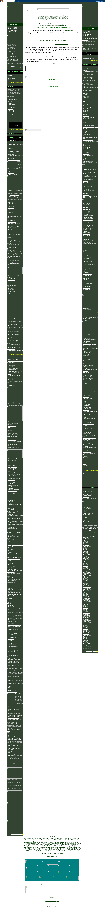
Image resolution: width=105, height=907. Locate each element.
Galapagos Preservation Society (15, 403)
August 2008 (86, 605)
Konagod (85, 250)
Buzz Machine (86, 108)
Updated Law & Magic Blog (89, 264)
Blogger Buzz (86, 111)
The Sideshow (86, 397)
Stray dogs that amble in (88, 378)
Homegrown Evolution (88, 215)
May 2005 (85, 640)
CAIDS (9, 234)
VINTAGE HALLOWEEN (13, 666)
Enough (9, 341)
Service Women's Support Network (15, 521)
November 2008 (87, 601)
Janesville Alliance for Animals (89, 243)
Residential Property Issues (14, 592)
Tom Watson (86, 402)
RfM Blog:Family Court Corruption (90, 348)
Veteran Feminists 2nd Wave (89, 438)
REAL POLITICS (11, 588)
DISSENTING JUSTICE (88, 161)
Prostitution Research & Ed (14, 561)
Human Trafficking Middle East (15, 458)
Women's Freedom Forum (13, 716)
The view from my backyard (89, 418)
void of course (11, 664)
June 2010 (85, 579)
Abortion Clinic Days (87, 68)
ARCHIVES (85, 37)
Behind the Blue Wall (87, 102)
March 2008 (86, 611)
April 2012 (85, 552)
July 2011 (85, 563)
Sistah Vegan (86, 372)
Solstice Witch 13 (87, 376)
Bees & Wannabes (12, 222)
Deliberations (86, 154)
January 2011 (86, 571)
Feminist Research (12, 369)
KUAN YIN (10, 494)
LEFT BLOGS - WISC (87, 261)
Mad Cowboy (11, 508)
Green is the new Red (88, 206)
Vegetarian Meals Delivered (14, 659)
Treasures (10, 640)
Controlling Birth (86, 147)
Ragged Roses (86, 341)
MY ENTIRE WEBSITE (13, 27)
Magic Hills (85, 271)
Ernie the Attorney (87, 178)
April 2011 (85, 567)
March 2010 (86, 583)
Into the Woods (86, 232)
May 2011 (85, 566)
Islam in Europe (86, 235)
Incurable (85, 231)
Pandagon (85, 315)
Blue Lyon (85, 114)
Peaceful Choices (12, 577)
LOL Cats (85, 510)
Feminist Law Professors (88, 190)
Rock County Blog (87, 352)
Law (9, 498)
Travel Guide (11, 636)
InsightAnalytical (86, 223)
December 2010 (87, 572)
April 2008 (85, 610)
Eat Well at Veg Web (12, 324)
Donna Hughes (11, 291)
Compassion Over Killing (13, 263)
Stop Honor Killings (12, 619)
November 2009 (87, 588)
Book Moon (10, 79)
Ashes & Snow (11, 208)
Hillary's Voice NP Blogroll (14, 447)
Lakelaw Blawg (86, 255)
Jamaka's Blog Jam (87, 240)
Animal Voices (86, 93)
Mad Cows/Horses (87, 269)
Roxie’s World (86, 355)
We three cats (86, 521)
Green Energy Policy (12, 433)
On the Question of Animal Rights (15, 545)
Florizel (9, 374)
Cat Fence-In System (68, 30)
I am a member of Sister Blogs (90, 391)
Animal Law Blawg (87, 87)
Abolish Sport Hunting (13, 149)
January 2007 (86, 619)
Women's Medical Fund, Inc (14, 723)
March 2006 (86, 630)
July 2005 (85, 637)
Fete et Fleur (86, 195)
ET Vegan (10, 337)
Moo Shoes (10, 525)
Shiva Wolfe (85, 371)
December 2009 (87, 587)
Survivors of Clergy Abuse (13, 627)
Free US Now (86, 193)
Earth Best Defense (12, 318)
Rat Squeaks (86, 342)
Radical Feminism (87, 338)
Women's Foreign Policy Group (15, 715)
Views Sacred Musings (88, 439)
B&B (84, 101)
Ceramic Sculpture (12, 247)
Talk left (84, 408)
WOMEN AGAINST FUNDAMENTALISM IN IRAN (12, 692)
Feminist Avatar (86, 192)
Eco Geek (85, 170)
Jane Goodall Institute (13, 485)
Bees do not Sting (12, 220)
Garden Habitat (11, 402)
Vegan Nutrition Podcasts (13, 665)
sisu (84, 373)
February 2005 (86, 643)
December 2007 (87, 615)
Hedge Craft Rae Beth (13, 444)
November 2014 (87, 537)
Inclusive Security (12, 468)
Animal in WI (10, 190)
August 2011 (86, 562)
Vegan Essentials (12, 658)
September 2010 (87, 576)
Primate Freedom (12, 566)
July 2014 (85, 542)
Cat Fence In (86, 497)
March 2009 (86, 597)
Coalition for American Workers (15, 259)
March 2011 (86, 568)
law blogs (52, 897)
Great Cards (10, 427)
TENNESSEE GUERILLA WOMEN (90, 411)
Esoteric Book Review (88, 179)
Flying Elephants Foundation (14, 375)
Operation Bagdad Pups (13, 553)
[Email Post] (53, 63)
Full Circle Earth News (88, 197)
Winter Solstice (11, 101)
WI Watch (10, 755)
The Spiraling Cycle (12, 56)
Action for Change (12, 155)
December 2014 (93, 536)
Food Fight (10, 378)
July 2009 (85, 592)
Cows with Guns (11, 280)
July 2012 (85, 548)
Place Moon (10, 579)
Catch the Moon (11, 238)
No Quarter (85, 285)
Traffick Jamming (87, 404)
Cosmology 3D (11, 278)
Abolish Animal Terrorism (13, 151)
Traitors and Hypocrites (88, 58)
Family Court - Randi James (89, 186)
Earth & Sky (10, 338)
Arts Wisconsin (11, 206)
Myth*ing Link (15, 140)
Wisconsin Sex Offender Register (15, 629)
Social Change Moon (12, 78)
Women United (11, 736)
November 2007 (87, 616)
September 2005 (87, 635)
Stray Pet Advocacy (12, 621)
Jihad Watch (10, 486)
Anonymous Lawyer (87, 90)
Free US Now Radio (12, 384)
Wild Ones (10, 687)
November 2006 (87, 620)
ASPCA (9, 210)
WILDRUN (85, 450)
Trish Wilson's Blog (87, 407)
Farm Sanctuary (86, 187)
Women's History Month (13, 719)
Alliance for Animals (87, 80)
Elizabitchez (85, 175)
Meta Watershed (86, 278)
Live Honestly (86, 258)
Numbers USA (11, 539)
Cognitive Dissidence (88, 145)
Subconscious (11, 62)
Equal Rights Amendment (13, 334)
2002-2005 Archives (87, 646)
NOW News (10, 535)
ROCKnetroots (86, 354)
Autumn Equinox (11, 110)
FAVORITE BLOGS (87, 34)
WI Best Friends (11, 680)
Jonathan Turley (86, 239)
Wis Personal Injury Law (88, 454)
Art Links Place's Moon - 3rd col (15, 203)
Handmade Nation (12, 440)
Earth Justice (11, 320)
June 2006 (85, 626)
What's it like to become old (89, 453)
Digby (84, 158)
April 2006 (85, 629)
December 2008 (87, 600)
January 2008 (86, 614)
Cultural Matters (86, 148)
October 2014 (86, 538)
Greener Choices (12, 431)
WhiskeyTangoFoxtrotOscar (89, 444)
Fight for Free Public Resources (15, 371)
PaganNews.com (12, 569)
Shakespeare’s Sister (88, 368)
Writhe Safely (86, 446)
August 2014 (86, 541)
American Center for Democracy (15, 197)
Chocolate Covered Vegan (89, 125)
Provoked (85, 320)
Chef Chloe (85, 122)
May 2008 (85, 609)
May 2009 (85, 594)
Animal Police (11, 173)
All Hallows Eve (11, 111)
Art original (10, 212)
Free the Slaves (11, 381)
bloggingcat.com (86, 492)
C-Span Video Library (13, 233)
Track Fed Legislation (13, 633)
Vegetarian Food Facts (13, 661)
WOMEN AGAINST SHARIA (14, 707)
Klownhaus (85, 251)
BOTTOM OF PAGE (12, 31)
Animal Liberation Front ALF (14, 160)
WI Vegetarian (11, 752)
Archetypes (10, 202)
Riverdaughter (86, 349)
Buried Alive (85, 110)
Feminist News (11, 365)
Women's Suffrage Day (13, 733)
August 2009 (86, 590)
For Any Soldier (11, 376)
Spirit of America (11, 612)
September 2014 (87, 540)
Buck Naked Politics (87, 107)
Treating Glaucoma (12, 637)
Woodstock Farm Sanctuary (14, 738)
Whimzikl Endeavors (87, 457)
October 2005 (86, 634)
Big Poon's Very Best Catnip (14, 226)
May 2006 (85, 627)
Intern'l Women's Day (12, 713)
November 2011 (86, 558)
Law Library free (11, 500)
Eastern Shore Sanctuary (13, 340)
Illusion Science (11, 465)
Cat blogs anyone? (87, 495)
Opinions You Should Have (14, 550)
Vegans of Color (86, 433)
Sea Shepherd (11, 605)
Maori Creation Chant (13, 99)
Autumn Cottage (86, 96)
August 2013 (86, 545)
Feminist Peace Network (13, 368)
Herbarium (10, 445)
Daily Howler (86, 152)
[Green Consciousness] (90, 25)
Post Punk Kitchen (87, 318)
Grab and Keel (86, 204)
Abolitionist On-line (12, 152)
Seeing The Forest (87, 363)
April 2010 (85, 582)
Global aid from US (12, 426)
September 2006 (87, 622)
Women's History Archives (13, 718)
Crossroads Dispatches (88, 140)
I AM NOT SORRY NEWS (13, 464)
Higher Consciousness (13, 59)
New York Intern (86, 288)
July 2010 (85, 578)
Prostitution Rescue (12, 563)
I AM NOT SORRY (87, 226)
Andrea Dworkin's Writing (88, 78)
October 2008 (86, 603)
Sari (84, 362)
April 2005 (85, 641)
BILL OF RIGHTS (12, 227)
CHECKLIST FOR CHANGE (61, 44)
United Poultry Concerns (88, 428)
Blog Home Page (87, 648)
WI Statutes (10, 751)
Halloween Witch (87, 212)
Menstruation (11, 514)
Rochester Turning (87, 351)
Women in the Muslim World (14, 709)
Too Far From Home (87, 412)
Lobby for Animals (12, 503)
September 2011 (87, 561)
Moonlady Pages (12, 527)
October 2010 (86, 574)
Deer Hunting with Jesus (88, 155)
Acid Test (85, 70)
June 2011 (85, 564)
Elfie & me (85, 173)
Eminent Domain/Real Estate (89, 176)
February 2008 (86, 613)
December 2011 (86, 557)
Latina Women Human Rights (14, 504)
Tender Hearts (86, 405)
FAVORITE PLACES (12, 30)
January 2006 (86, 632)
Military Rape (10, 522)
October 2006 (86, 621)
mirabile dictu (86, 276)
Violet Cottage (86, 440)
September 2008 (87, 604)
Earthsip (85, 167)
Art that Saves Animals (13, 205)
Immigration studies (12, 467)
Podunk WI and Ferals (88, 513)
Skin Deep (10, 606)
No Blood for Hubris (87, 283)
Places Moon (11, 76)
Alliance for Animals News (88, 84)
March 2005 (86, 642)
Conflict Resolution (12, 264)
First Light (10, 103)
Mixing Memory (86, 272)
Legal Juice (85, 265)
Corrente (85, 131)
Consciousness (11, 66)
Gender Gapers (86, 203)
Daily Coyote (11, 283)
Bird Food (10, 229)
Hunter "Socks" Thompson (89, 508)
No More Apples (86, 289)
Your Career (85, 465)
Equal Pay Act (11, 325)
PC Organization (11, 564)
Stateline (10, 618)
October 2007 (86, 618)
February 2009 (86, 598)
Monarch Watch (11, 524)
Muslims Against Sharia (13, 528)
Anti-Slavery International (13, 192)
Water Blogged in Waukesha (89, 447)
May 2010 (85, 580)
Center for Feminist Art (13, 240)
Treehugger (10, 634)
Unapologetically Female (88, 424)
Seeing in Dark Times (88, 365)
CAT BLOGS (86, 35)
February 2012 (86, 555)
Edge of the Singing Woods (89, 172)
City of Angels (86, 141)
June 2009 (85, 593)
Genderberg (10, 421)
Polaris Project (11, 580)
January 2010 (86, 585)
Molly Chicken (86, 279)
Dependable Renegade (88, 156)
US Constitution (11, 651)
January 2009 (86, 599)
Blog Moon (10, 75)
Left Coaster (85, 262)
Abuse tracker (11, 154)
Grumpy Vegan (86, 209)
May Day (10, 106)
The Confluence (86, 134)
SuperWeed (85, 381)
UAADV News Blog (87, 422)
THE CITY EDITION (12, 644)
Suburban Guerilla (87, 379)
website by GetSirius (52, 906)
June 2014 (85, 543)
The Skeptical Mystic (87, 375)
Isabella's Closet (11, 480)
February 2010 (86, 584)
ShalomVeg (85, 366)
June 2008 (85, 608)
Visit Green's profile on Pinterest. (14, 557)
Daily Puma (10, 288)
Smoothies (10, 611)
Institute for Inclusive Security (14, 472)
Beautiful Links (11, 219)
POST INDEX (86, 32)
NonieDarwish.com (87, 290)
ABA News (10, 148)
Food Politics (11, 379)
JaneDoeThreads (12, 483)
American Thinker (12, 196)
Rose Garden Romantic (88, 357)
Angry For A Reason (87, 86)
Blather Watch (86, 104)
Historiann (85, 214)
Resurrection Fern (87, 346)
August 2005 (86, 636)
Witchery (85, 456)
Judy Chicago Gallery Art (13, 489)
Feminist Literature (12, 363)
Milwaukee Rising (87, 275)
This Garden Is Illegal (87, 398)
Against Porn (86, 75)
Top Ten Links (11, 639)
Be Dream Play (86, 116)
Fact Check (10, 358)
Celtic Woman (86, 135)
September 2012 (87, 546)
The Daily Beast (86, 417)
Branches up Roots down (88, 113)
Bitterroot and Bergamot (88, 117)
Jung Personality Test (12, 491)
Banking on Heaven (12, 216)
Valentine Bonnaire (87, 432)
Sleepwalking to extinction (14, 626)
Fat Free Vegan (86, 189)
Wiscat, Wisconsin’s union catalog (15, 672)
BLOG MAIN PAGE (87, 31)
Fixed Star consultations (13, 372)
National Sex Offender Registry (15, 625)
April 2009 (85, 595)
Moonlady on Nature (87, 274)
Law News (10, 501)
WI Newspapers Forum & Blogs (15, 748)
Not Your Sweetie (87, 286)
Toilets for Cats (86, 517)
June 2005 (85, 639)
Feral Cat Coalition (87, 507)
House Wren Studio (87, 217)
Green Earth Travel (12, 428)
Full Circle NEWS (87, 196)
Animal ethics (86, 91)
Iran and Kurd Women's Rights (14, 478)
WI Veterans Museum (12, 754)
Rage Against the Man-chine (89, 339)
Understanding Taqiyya (13, 650)
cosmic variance (86, 132)
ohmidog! (10, 552)
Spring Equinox (11, 104)
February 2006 (86, 631)
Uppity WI (85, 425)
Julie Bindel (85, 245)
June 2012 (85, 550)
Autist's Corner (86, 94)
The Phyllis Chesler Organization (90, 317)
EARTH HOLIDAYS (12, 28)
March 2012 (86, 553)
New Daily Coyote (12, 286)
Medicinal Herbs (11, 512)
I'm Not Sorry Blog (87, 229)
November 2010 (87, 573)
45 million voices (11, 144)
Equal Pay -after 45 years (13, 335)
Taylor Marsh (86, 410)
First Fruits (10, 109)
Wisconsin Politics (87, 452)
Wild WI (9, 686)
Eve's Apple (85, 182)
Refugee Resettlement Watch (14, 589)
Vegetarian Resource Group (14, 662)
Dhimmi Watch (11, 289)
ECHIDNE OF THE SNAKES (89, 169)
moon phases (15, 125)
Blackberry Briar (86, 118)
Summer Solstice (12, 107)
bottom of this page (92, 529)
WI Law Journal (86, 449)
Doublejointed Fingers (88, 159)
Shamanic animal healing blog (90, 369)
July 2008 (85, 606)
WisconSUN (10, 749)
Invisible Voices (86, 234)
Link (51, 63)
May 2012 (85, 551)
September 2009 (87, 589)
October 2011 (86, 559)
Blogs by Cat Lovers (87, 494)
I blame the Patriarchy (88, 225)
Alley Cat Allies (86, 489)
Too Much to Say (86, 414)
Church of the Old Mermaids (89, 129)
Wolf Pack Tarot (11, 689)
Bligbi (84, 105)
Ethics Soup (85, 181)
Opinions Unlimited (87, 309)
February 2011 (86, 569)
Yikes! (84, 464)
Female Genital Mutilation (13, 359)
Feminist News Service (13, 366)
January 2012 (86, 556)
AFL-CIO (85, 74)
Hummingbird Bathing (88, 220)
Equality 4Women (12, 344)
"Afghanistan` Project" (13, 158)
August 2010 (86, 577)
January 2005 (86, 645)
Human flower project (88, 218)
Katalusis (85, 248)
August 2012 (86, 547)
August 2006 (86, 624)
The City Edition (86, 395)
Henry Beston (63, 21)
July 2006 (85, 625)
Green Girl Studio (87, 207)
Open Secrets (11, 546)
